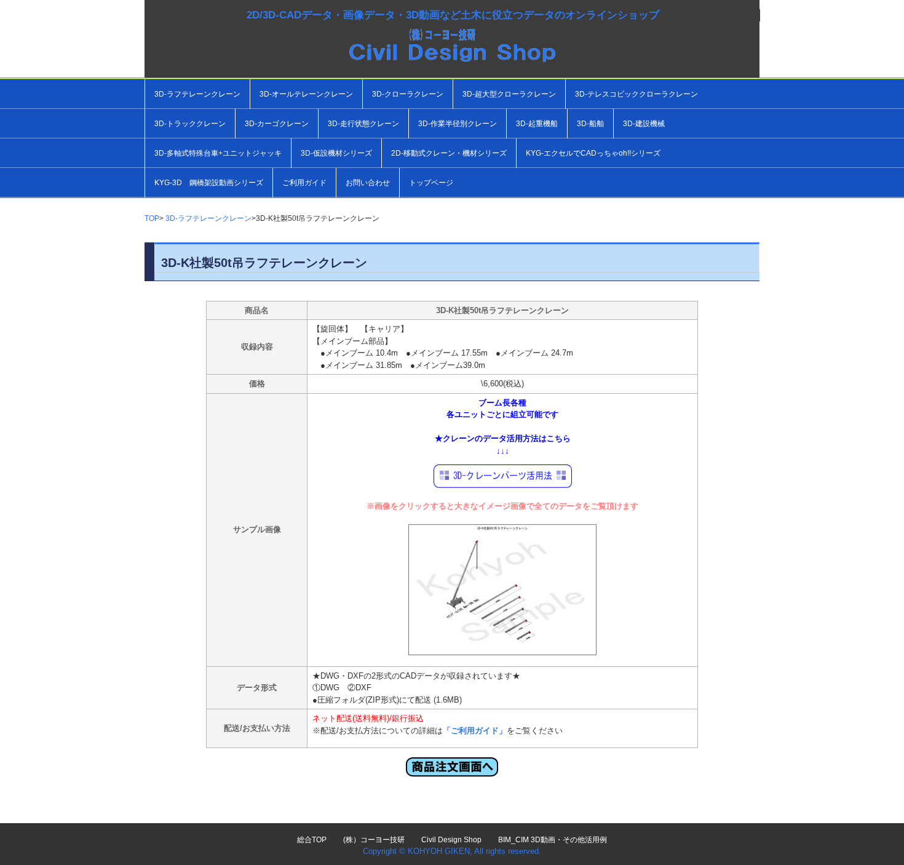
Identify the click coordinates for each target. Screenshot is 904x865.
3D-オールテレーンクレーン (306, 94)
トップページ (431, 182)
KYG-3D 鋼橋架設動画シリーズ (208, 182)
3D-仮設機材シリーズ (336, 153)
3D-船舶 (590, 123)
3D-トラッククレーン (190, 123)
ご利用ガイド (304, 182)
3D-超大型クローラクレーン (509, 94)
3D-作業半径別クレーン (457, 123)
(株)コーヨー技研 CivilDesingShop (452, 55)
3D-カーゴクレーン (277, 123)
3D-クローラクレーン (407, 94)
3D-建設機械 (644, 123)
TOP (152, 218)
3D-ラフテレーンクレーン (197, 94)
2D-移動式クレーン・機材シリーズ (449, 153)
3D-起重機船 (537, 123)
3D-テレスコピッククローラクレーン (636, 94)
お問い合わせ (368, 182)
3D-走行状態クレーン (363, 123)
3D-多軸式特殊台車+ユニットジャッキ (218, 153)
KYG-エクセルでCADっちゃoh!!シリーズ (593, 153)
